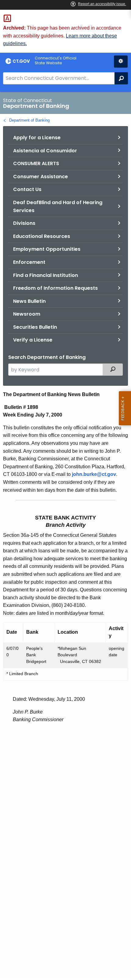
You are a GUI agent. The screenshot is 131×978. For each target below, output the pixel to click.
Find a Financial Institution (45, 275)
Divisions (24, 223)
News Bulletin (29, 301)
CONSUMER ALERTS (36, 163)
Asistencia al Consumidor (45, 150)
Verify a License (32, 339)
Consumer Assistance (40, 176)
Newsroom (26, 313)
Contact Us (27, 189)
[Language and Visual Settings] (121, 61)
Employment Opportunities (46, 249)
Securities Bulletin (35, 327)
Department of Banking (29, 120)
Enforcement (29, 262)
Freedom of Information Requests (55, 288)
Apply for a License (37, 137)
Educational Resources (41, 236)
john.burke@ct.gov (94, 474)
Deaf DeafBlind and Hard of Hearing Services (57, 206)
